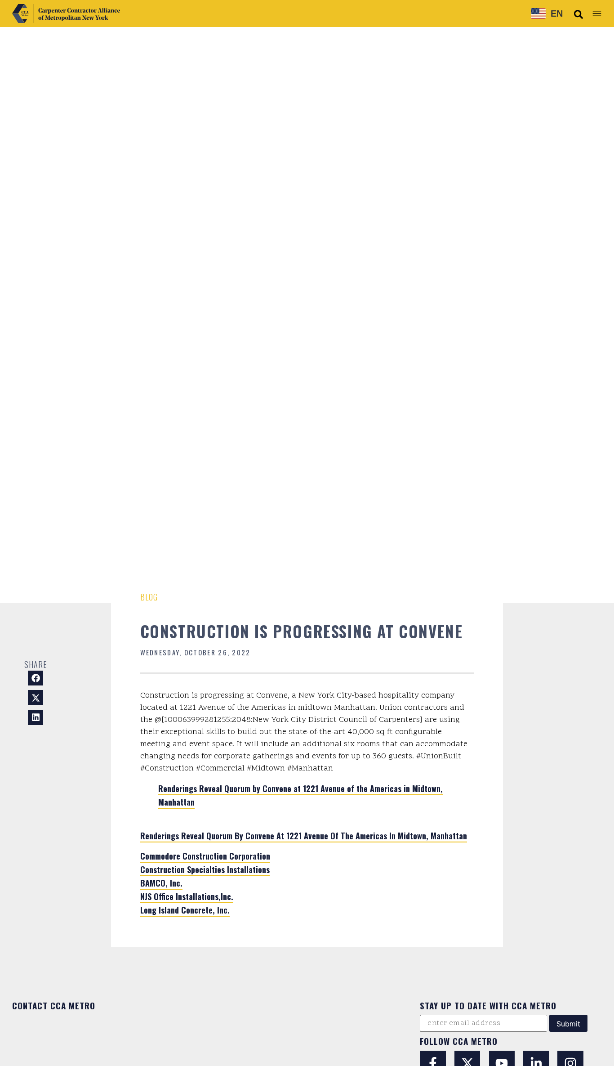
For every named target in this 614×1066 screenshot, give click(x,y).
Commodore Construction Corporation (205, 856)
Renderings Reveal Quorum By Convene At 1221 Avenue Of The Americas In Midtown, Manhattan (303, 836)
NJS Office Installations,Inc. (186, 896)
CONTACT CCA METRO (53, 1005)
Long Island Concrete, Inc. (185, 910)
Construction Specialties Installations (205, 869)
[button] (578, 14)
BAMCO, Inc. (161, 883)
